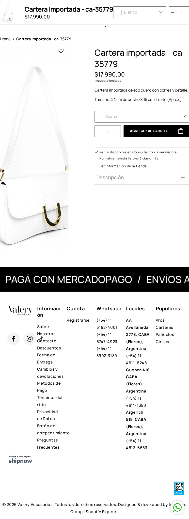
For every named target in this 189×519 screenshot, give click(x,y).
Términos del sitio (50, 401)
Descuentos (49, 348)
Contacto (47, 341)
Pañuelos (165, 334)
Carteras (164, 327)
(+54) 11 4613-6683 (136, 429)
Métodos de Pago (49, 386)
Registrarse (78, 320)
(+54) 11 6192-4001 (106, 323)
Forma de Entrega (46, 358)
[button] (140, 177)
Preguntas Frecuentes (48, 443)
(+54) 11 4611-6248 (138, 341)
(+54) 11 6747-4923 (106, 338)
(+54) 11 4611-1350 (138, 387)
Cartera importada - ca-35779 (43, 39)
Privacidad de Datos (47, 415)
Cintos (162, 341)
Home (5, 39)
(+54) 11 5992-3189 (106, 352)
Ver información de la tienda (123, 166)
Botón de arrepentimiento (50, 429)
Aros (160, 320)
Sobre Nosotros (46, 330)
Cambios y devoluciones (50, 372)
